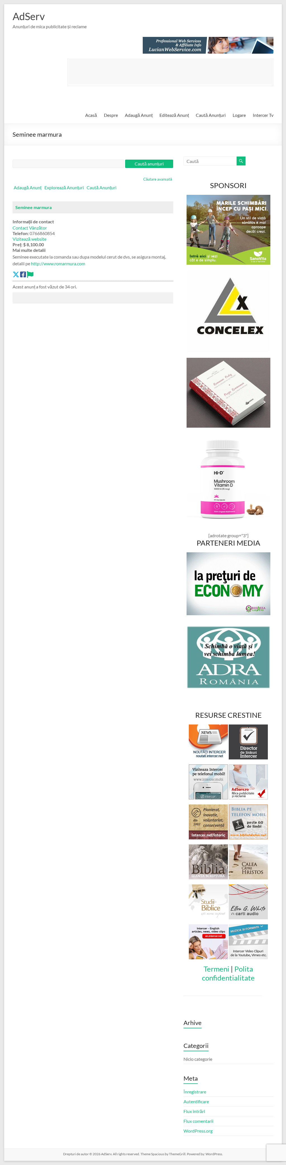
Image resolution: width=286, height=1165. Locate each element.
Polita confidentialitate (228, 973)
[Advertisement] (170, 71)
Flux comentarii (198, 1121)
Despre (111, 115)
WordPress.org (198, 1130)
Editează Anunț (174, 115)
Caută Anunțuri (211, 115)
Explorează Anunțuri (64, 187)
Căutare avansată (157, 179)
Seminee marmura (33, 207)
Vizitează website (29, 238)
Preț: (17, 244)
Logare (239, 115)
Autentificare (196, 1101)
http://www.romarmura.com (58, 263)
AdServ (29, 16)
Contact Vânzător (30, 227)
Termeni (216, 968)
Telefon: (21, 233)
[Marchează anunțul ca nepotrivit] (30, 274)
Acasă (91, 115)
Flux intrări (194, 1111)
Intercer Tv (263, 115)
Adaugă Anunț (138, 115)
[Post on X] (16, 274)
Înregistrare (194, 1091)
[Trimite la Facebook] (23, 274)
